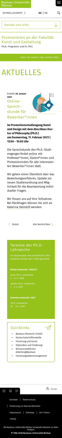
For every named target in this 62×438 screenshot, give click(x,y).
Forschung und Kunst (26, 341)
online (33, 154)
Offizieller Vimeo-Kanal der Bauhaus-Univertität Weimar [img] (16, 391)
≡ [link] (59, 3)
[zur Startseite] (15, 4)
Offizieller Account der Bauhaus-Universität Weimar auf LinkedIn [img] (10, 391)
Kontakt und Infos (16, 25)
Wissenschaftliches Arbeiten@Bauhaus (26, 350)
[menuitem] (40, 13)
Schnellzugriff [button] (13, 13)
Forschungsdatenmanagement (31, 356)
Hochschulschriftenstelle (28, 337)
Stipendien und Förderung (29, 345)
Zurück (15, 224)
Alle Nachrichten (41, 224)
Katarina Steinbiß (18, 207)
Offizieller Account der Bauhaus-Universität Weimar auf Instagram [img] (3, 391)
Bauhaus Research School (29, 333)
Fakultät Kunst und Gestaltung (40, 57)
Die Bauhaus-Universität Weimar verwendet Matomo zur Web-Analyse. (31, 428)
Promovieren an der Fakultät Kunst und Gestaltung (28, 39)
